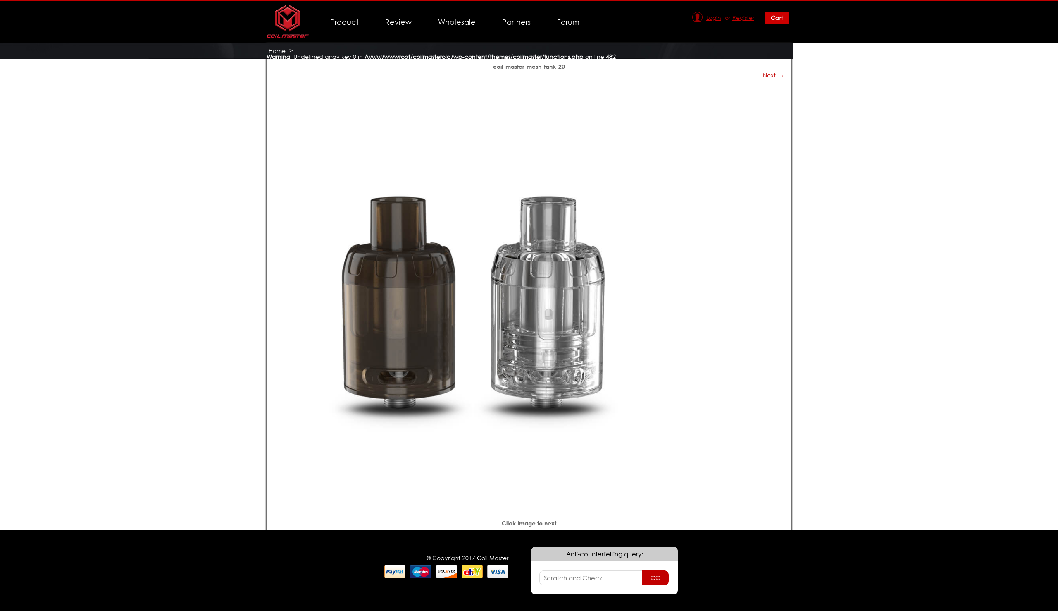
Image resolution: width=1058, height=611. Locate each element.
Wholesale (457, 21)
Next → (773, 75)
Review (398, 21)
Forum (568, 21)
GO (655, 578)
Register (743, 18)
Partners (516, 21)
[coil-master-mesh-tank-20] (473, 497)
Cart (777, 18)
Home (277, 51)
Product (344, 21)
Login (713, 18)
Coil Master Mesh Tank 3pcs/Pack (316, 62)
